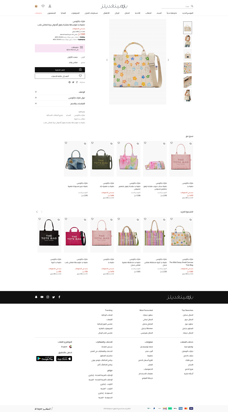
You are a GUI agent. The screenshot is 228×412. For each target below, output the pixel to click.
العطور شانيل (187, 328)
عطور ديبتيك (148, 315)
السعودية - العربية (105, 397)
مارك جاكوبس (79, 21)
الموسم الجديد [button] (187, 13)
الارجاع (190, 365)
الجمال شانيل (188, 315)
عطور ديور (189, 324)
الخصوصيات (148, 369)
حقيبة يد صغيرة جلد (107, 186)
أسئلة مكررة (188, 374)
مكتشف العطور (106, 356)
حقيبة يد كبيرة (56, 262)
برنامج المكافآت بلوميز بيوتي (101, 360)
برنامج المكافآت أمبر (104, 365)
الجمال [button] (127, 13)
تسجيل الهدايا (107, 347)
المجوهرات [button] (75, 13)
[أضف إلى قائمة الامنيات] (171, 143)
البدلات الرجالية (106, 315)
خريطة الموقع (147, 378)
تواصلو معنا (188, 347)
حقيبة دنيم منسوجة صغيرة (78, 186)
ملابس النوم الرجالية (104, 324)
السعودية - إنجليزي (105, 393)
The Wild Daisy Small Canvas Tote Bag (181, 263)
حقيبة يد (190, 186)
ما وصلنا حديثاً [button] (172, 13)
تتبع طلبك (189, 360)
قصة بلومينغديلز (146, 347)
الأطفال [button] (106, 13)
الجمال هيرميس (147, 333)
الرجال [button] (117, 13)
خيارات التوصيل (187, 351)
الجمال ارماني (148, 319)
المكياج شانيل (147, 324)
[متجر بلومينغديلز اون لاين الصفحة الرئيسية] (114, 6)
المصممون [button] (51, 13)
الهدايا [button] (63, 13)
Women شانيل (147, 328)
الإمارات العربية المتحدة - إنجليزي (100, 375)
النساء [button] (159, 13)
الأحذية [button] (137, 13)
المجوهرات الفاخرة (105, 328)
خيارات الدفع (188, 356)
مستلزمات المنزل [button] (91, 13)
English (64, 347)
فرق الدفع (189, 369)
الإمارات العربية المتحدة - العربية (100, 380)
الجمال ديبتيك (188, 333)
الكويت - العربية (106, 389)
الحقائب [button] (148, 13)
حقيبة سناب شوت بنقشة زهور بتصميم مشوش (155, 187)
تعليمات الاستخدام (146, 374)
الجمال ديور (188, 319)
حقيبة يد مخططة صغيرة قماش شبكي (131, 263)
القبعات (109, 319)
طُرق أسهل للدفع (146, 360)
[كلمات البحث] (192, 6)
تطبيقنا (150, 356)
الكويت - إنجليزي (106, 384)
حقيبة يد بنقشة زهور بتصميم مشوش (129, 187)
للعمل (150, 365)
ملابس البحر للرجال (105, 333)
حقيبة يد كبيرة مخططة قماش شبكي (155, 263)
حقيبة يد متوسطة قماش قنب (76, 262)
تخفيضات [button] (38, 13)
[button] (168, 60)
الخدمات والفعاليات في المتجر (101, 351)
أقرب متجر (149, 351)
